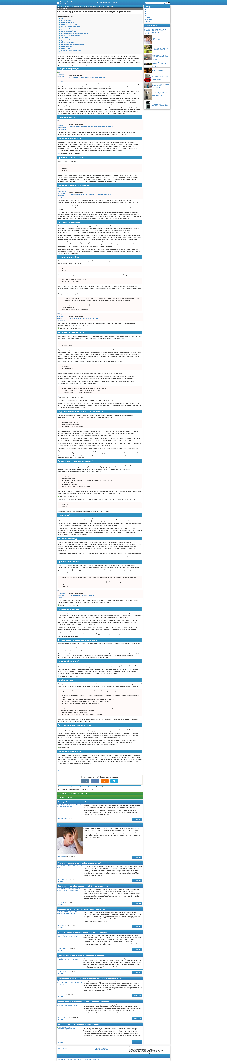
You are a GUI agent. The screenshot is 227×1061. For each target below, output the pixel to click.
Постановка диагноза (67, 28)
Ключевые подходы (67, 39)
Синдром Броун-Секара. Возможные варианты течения (81, 955)
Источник (60, 771)
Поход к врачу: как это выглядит (71, 35)
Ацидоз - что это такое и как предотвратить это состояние (82, 825)
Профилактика (65, 48)
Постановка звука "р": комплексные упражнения (78, 1024)
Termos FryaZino (67, 2)
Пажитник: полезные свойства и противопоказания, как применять (91, 126)
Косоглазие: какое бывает (69, 31)
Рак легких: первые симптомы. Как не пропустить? (79, 863)
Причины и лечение (67, 41)
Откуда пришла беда (67, 30)
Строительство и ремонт (153, 16)
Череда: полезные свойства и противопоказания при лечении (84, 1001)
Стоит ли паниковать (67, 52)
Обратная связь (62, 1048)
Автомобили (149, 14)
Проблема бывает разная (69, 24)
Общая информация (67, 19)
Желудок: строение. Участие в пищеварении (83, 318)
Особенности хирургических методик (72, 44)
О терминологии (66, 20)
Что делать (64, 37)
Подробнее (137, 819)
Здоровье (60, 820)
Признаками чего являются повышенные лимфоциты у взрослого (91, 194)
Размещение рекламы (100, 1048)
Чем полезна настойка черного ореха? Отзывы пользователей (84, 886)
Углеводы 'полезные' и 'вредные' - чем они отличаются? (82, 802)
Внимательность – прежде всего (71, 50)
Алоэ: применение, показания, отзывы (81, 595)
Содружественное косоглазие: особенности (74, 33)
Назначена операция (67, 43)
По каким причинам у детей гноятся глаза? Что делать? (81, 909)
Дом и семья (149, 12)
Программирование (151, 10)
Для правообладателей (100, 1049)
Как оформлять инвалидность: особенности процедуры (87, 77)
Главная (99, 3)
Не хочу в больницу (67, 46)
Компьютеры (149, 19)
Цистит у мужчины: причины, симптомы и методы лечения (83, 932)
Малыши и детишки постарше (70, 26)
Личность (148, 22)
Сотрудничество (98, 1047)
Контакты (114, 3)
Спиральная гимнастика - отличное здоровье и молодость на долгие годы (89, 978)
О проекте (106, 3)
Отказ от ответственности (91, 1059)
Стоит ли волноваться (68, 22)
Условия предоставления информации (69, 1059)
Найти (168, 2)
